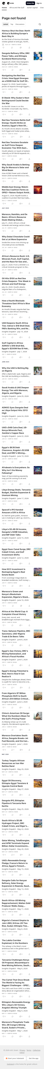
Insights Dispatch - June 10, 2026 (15, 600)
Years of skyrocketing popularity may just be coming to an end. (15, 477)
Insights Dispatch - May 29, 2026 (15, 769)
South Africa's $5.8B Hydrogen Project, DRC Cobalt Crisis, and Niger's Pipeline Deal (14, 823)
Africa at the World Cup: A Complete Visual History (15, 612)
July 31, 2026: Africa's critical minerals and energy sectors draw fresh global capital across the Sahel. (15, 224)
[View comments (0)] (12, 47)
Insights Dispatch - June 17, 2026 (15, 498)
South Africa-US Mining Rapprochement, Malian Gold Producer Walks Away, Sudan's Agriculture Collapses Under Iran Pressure (16, 903)
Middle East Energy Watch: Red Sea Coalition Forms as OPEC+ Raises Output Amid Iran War (15, 190)
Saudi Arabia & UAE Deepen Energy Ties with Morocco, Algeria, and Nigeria (15, 390)
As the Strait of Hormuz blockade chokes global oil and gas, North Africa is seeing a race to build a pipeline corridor (15, 40)
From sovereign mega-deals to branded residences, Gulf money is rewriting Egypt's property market (16, 579)
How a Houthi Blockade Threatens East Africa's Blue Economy (16, 303)
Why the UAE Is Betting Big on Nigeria (15, 369)
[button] (4, 7)
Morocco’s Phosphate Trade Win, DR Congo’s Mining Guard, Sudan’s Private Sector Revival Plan (15, 1025)
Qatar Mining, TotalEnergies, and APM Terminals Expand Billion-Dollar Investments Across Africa (16, 843)
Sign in (39, 3)
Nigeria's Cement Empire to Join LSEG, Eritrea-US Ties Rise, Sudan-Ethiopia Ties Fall (15, 923)
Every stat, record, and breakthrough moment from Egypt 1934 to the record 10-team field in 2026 (16, 618)
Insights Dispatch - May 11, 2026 (15, 909)
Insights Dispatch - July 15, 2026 (15, 331)
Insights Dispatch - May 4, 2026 (15, 1011)
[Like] (3, 47)
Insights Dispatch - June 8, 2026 (15, 639)
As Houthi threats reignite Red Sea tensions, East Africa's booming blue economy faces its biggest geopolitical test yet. (15, 310)
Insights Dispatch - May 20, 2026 (15, 849)
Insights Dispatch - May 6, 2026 (15, 968)
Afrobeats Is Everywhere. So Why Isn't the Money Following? (16, 470)
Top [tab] (11, 24)
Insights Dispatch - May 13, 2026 (15, 889)
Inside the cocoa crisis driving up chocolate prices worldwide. (15, 243)
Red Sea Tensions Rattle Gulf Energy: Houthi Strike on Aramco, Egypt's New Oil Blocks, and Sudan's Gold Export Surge (16, 123)
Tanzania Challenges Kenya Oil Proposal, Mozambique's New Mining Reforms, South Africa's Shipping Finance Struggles (15, 963)
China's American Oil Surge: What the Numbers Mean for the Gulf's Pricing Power (16, 716)
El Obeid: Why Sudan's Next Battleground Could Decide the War (15, 101)
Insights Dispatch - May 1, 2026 (15, 1031)
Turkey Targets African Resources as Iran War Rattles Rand (13, 763)
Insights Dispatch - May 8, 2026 (15, 929)
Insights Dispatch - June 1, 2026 (15, 744)
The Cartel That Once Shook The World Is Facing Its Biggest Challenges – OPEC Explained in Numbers (15, 983)
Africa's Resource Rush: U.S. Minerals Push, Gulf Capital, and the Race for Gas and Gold (16, 259)
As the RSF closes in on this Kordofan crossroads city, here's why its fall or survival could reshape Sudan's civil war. (15, 107)
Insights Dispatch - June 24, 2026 (15, 416)
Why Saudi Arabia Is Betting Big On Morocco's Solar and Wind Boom (16, 167)
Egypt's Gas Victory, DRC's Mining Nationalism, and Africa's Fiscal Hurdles (15, 654)
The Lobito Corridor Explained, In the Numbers (15, 941)
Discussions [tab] (19, 24)
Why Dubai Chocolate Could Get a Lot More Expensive (16, 238)
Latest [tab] (5, 24)
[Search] (39, 24)
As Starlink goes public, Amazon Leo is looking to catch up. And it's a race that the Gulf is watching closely (16, 516)
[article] (22, 39)
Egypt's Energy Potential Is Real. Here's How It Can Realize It (15, 674)
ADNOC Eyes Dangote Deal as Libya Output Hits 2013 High (15, 410)
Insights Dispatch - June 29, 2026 (15, 396)
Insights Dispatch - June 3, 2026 (15, 702)
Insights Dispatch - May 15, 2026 (15, 869)
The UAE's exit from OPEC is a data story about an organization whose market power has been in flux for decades (16, 989)
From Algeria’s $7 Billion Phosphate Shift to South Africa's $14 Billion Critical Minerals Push (15, 696)
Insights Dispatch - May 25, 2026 (15, 809)
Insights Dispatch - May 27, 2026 (15, 789)
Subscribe (30, 3)
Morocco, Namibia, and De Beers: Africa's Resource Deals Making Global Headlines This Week (14, 217)
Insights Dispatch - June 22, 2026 (15, 436)
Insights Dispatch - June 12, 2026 (15, 558)
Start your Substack (16, 1058)
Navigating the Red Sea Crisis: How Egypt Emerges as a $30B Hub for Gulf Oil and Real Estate (15, 78)
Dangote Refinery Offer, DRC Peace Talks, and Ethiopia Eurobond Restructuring (16, 56)
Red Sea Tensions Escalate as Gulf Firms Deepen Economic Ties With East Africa (15, 145)
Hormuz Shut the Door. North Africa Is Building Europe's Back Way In (16, 33)
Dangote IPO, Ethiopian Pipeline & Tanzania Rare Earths (14, 803)
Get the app (33, 1058)
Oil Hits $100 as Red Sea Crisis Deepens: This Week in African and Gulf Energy (16, 281)
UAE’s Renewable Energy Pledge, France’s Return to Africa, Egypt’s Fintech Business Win (15, 863)
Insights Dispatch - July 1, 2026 (14, 351)
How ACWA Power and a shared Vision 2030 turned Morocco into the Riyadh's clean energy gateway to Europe (16, 174)
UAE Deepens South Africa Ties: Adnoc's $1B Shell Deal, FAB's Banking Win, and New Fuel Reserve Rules (16, 326)
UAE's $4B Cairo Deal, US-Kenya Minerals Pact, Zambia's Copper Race (14, 430)
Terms (29, 1050)
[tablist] (14, 24)
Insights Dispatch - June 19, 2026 (15, 456)
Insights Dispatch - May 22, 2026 (15, 829)
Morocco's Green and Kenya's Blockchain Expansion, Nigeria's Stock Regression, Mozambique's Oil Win (15, 594)
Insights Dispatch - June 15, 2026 (15, 538)
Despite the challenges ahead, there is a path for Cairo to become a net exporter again (16, 680)
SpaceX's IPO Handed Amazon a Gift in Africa (13, 511)
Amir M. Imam (16, 44)
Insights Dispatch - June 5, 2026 (15, 659)
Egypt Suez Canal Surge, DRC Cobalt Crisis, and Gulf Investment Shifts (16, 552)
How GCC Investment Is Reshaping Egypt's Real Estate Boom (13, 572)
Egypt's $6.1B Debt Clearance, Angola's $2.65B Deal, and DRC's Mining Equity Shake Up (15, 450)
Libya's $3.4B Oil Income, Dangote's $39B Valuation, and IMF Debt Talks (15, 532)
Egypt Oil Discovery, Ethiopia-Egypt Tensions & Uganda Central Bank (15, 783)
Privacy (22, 1050)
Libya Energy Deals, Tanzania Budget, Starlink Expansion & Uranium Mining (16, 492)
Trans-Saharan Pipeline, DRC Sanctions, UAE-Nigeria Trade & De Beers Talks (16, 634)
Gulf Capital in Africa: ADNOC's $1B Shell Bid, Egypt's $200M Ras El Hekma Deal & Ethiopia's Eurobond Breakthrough (16, 346)
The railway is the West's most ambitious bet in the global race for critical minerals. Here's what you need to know (16, 947)
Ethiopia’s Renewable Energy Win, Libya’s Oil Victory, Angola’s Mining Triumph (16, 1005)
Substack (10, 1064)
